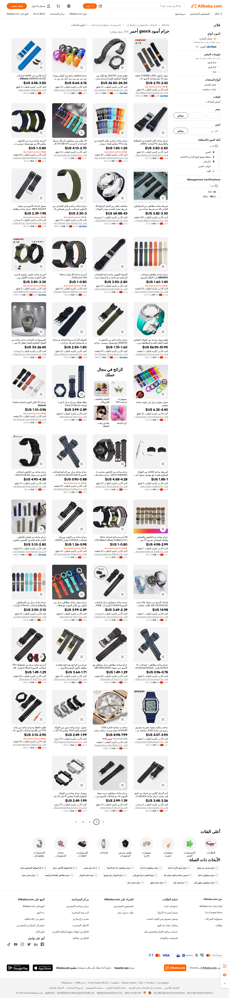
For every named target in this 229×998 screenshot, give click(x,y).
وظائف (218, 925)
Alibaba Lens (210, 967)
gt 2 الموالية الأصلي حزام (63, 868)
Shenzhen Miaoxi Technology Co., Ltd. (150, 92)
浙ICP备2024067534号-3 (200, 993)
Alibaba (165, 25)
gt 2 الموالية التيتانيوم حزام (31, 868)
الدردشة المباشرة (80, 912)
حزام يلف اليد (178, 882)
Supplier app (121, 967)
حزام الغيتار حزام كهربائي (143, 875)
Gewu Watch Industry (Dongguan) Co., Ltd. (150, 616)
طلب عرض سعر (125, 912)
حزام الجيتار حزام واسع (113, 875)
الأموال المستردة (81, 925)
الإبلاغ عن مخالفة (81, 938)
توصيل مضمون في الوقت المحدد (162, 919)
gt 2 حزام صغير (90, 868)
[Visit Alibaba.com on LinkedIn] (36, 944)
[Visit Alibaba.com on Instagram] (22, 944)
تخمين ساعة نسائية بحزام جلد (176, 875)
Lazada (114, 982)
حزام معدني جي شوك (206, 868)
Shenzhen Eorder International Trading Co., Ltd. (69, 155)
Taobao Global (128, 982)
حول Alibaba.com (213, 899)
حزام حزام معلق (157, 882)
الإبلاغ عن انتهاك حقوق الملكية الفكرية (70, 931)
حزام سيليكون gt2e (206, 875)
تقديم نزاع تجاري (81, 919)
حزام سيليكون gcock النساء (119, 868)
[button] (100, 6)
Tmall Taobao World (98, 982)
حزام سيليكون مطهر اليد (204, 882)
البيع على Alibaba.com (33, 906)
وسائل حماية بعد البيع (168, 925)
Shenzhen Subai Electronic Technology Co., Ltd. (69, 90)
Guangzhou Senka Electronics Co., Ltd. (69, 741)
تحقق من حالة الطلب (34, 919)
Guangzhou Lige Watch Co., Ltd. (110, 745)
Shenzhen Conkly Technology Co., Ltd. (110, 157)
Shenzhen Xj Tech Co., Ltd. (73, 416)
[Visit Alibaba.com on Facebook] (42, 944)
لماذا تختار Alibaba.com (210, 906)
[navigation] (196, 423)
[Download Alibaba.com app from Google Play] (18, 967)
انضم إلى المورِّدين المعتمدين (30, 925)
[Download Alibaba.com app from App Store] (43, 967)
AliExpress (66, 982)
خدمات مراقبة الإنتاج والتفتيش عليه (161, 931)
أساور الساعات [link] (78, 25)
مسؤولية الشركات (213, 919)
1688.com (80, 982)
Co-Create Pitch (213, 912)
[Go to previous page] (103, 822)
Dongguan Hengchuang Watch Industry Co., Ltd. (150, 220)
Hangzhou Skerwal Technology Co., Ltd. (28, 486)
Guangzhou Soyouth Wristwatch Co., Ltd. (150, 741)
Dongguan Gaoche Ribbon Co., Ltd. (28, 157)
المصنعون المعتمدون (123, 906)
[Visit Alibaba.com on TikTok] (9, 944)
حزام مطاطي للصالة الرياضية (57, 875)
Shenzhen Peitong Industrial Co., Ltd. (150, 155)
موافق (181, 115)
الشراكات (39, 931)
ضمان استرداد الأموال (167, 912)
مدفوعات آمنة (171, 906)
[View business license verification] (144, 993)
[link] (224, 966)
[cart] (57, 6)
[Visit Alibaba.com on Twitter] (29, 944)
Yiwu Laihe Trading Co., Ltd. (32, 90)
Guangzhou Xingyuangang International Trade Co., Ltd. (150, 551)
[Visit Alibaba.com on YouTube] (16, 944)
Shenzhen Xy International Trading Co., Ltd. (69, 489)
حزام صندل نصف (28, 875)
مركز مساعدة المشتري (77, 906)
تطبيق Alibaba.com (66, 967)
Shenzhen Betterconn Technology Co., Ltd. (110, 486)
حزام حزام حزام (133, 882)
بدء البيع (40, 912)
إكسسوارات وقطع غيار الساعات (105, 25)
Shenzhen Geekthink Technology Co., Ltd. (110, 220)
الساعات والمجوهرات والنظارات (141, 25)
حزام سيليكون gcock (149, 868)
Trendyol (150, 982)
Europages (163, 982)
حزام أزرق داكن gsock (177, 868)
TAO (140, 982)
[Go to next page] (76, 822)
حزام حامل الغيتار (86, 875)
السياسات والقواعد (169, 938)
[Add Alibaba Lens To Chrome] (175, 967)
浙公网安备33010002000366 (169, 993)
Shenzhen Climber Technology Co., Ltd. (110, 90)
